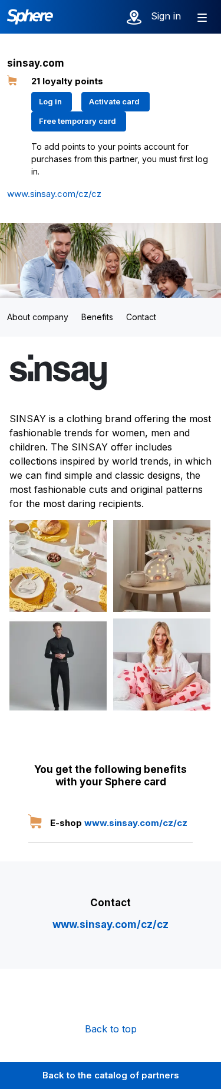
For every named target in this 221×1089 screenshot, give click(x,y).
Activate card (114, 101)
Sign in (166, 16)
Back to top (111, 1029)
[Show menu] (202, 16)
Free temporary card (77, 121)
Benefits (97, 317)
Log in (50, 101)
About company (37, 317)
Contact (141, 317)
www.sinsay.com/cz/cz (54, 193)
